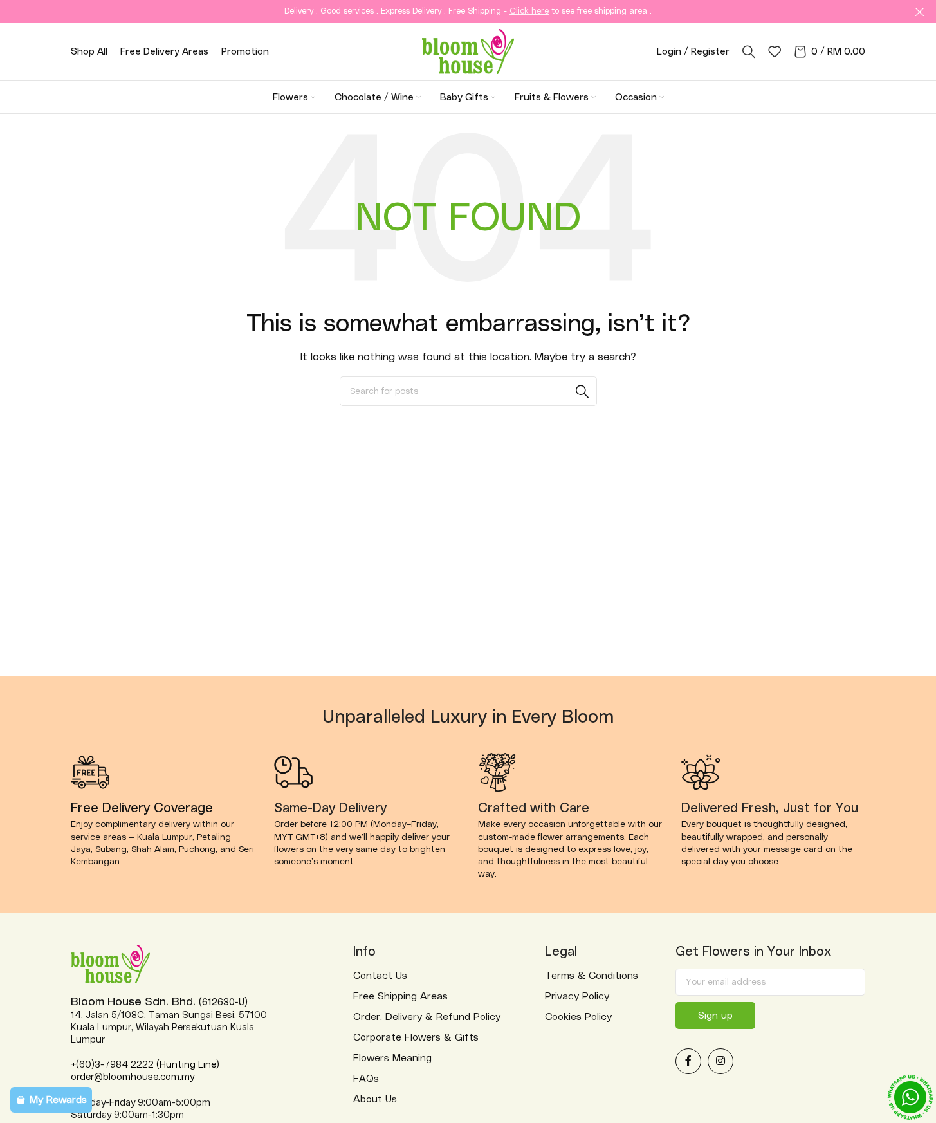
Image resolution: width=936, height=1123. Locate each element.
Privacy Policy (577, 996)
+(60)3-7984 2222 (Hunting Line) (145, 1065)
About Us (375, 1099)
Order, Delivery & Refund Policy (426, 1017)
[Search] (749, 51)
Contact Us (380, 975)
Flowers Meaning (392, 1058)
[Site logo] (468, 51)
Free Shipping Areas (400, 996)
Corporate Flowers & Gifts (416, 1037)
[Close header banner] (920, 11)
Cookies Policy (578, 1017)
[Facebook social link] (688, 1061)
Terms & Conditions (591, 975)
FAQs (366, 1078)
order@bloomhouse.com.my (132, 1077)
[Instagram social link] (720, 1061)
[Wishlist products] (774, 51)
